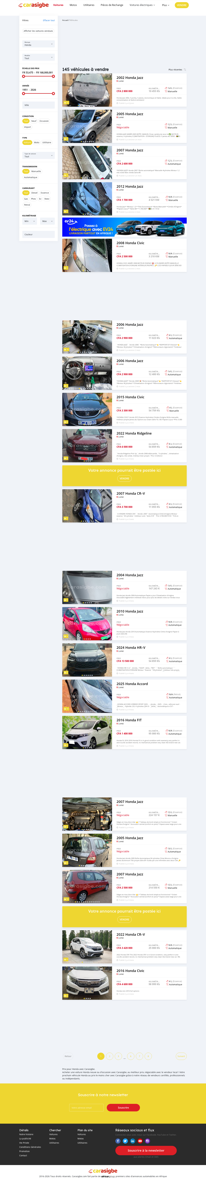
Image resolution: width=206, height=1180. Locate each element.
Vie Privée (24, 1142)
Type (24, 137)
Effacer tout (49, 20)
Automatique (30, 177)
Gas (26, 198)
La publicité (25, 1138)
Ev (40, 198)
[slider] (23, 76)
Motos (73, 5)
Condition (28, 116)
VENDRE (182, 5)
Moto (36, 142)
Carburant (28, 188)
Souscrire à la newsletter (146, 1150)
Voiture (27, 142)
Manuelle (36, 171)
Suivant (181, 1056)
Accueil (65, 20)
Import (27, 127)
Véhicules (74, 20)
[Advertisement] (38, 289)
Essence (45, 192)
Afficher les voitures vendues (38, 30)
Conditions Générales (30, 1147)
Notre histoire (26, 1134)
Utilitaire (46, 142)
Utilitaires (88, 5)
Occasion (44, 121)
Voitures (58, 5)
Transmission (29, 166)
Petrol (27, 204)
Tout (26, 121)
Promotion (24, 1151)
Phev (33, 198)
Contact (23, 1155)
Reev (46, 198)
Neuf (33, 121)
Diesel (34, 192)
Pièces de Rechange (112, 5)
